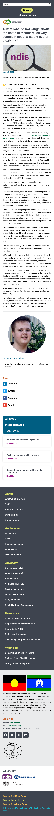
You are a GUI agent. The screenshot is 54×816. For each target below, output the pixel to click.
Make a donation (13, 555)
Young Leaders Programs (17, 663)
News (7, 539)
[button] (48, 22)
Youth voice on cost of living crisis (22, 455)
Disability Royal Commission (19, 605)
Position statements (14, 589)
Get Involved (13, 528)
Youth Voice (12, 430)
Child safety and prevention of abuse (23, 640)
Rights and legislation (15, 634)
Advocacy (11, 562)
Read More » (11, 443)
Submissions (11, 578)
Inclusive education (14, 594)
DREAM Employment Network (19, 653)
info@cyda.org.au (16, 725)
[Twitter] (12, 735)
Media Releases (14, 424)
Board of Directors (14, 509)
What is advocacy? (14, 573)
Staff (7, 504)
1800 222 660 (14, 723)
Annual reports (12, 520)
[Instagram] (19, 735)
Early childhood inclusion (17, 618)
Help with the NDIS (14, 629)
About (9, 493)
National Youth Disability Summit (21, 658)
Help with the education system (20, 624)
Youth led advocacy (14, 584)
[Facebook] (5, 735)
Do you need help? (14, 568)
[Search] (49, 4)
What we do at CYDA (15, 499)
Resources (12, 613)
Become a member (14, 544)
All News (10, 419)
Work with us (11, 549)
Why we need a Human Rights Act (22, 440)
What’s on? (10, 533)
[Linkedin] (26, 735)
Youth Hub (11, 647)
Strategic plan (11, 515)
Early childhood (12, 600)
